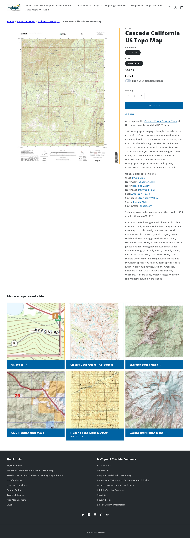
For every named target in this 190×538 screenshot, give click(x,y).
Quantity (129, 90)
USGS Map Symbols (17, 485)
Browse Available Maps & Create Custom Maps (31, 470)
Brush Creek (139, 177)
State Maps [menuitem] (31, 9)
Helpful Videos (14, 480)
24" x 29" (133, 52)
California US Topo (49, 21)
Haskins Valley (141, 185)
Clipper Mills (140, 201)
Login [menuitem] (46, 9)
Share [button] (131, 114)
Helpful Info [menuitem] (152, 5)
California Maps (26, 21)
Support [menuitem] (135, 5)
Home (10, 21)
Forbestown (145, 205)
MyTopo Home (14, 465)
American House (140, 193)
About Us (102, 495)
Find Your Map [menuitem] (42, 5)
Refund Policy (14, 490)
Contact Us (102, 470)
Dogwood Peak (146, 189)
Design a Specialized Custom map (114, 475)
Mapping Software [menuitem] (115, 5)
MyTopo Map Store (98, 532)
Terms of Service (15, 495)
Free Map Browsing (16, 500)
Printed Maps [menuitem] (63, 5)
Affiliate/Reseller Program (110, 490)
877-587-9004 (104, 465)
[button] (169, 8)
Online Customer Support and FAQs (115, 485)
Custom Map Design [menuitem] (88, 5)
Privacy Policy (104, 500)
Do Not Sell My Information (111, 504)
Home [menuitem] (28, 5)
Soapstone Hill (147, 181)
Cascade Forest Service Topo (160, 121)
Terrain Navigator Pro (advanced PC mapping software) (35, 475)
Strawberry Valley (148, 197)
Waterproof (134, 63)
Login (10, 504)
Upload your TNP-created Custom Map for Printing (123, 480)
